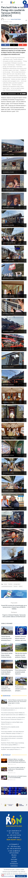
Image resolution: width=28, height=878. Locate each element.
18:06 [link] (10, 705)
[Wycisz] (21, 93)
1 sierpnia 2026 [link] (12, 779)
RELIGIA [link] (14, 855)
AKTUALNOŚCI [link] (14, 853)
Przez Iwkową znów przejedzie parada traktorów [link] (20, 672)
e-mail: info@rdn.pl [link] (14, 837)
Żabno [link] (20, 586)
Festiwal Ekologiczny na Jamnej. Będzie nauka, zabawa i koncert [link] (7, 672)
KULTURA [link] (14, 859)
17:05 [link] (16, 710)
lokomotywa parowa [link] (7, 586)
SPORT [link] (14, 857)
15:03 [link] (11, 724)
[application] (14, 93)
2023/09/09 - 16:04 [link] (7, 21)
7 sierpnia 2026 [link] (12, 772)
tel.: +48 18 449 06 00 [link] (14, 849)
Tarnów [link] (15, 586)
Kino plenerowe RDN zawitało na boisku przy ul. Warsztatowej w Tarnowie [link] (16, 769)
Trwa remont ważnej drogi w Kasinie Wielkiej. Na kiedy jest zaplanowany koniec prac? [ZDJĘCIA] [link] (6, 655)
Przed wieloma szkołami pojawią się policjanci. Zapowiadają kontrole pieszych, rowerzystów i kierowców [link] (20, 689)
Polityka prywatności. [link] (7, 876)
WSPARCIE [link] (14, 866)
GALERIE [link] (14, 862)
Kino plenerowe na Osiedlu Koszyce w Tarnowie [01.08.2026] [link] (17, 776)
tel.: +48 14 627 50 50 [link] (14, 835)
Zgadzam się (21, 876)
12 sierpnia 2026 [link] (12, 764)
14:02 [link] (8, 728)
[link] (26, 6)
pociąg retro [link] (17, 584)
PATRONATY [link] (14, 864)
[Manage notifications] (2, 875)
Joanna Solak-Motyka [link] (16, 19)
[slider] (24, 93)
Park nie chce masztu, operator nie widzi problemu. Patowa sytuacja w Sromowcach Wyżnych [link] (21, 655)
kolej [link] (5, 584)
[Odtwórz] (3, 93)
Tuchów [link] (10, 584)
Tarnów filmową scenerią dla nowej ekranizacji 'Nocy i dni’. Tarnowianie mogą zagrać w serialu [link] (6, 638)
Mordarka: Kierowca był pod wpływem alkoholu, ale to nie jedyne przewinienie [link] (20, 638)
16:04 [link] (25, 714)
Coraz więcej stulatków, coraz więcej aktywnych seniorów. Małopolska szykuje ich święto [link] (6, 689)
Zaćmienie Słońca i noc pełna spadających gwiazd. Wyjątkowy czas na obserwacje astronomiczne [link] (17, 761)
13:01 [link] (19, 744)
